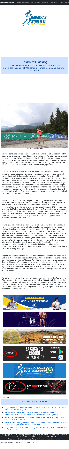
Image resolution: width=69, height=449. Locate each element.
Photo (61, 3)
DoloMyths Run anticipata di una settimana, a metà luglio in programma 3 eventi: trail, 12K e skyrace (34, 418)
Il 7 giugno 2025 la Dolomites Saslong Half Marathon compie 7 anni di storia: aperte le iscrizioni (35, 428)
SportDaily (51, 439)
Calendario (26, 3)
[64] (34, 353)
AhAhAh (58, 439)
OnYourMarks (41, 439)
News (19, 3)
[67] (34, 337)
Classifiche (53, 3)
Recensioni (45, 3)
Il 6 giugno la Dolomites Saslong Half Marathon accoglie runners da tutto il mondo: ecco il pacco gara (35, 408)
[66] (34, 303)
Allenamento (35, 3)
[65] (34, 370)
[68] (34, 387)
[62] (34, 320)
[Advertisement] (34, 42)
